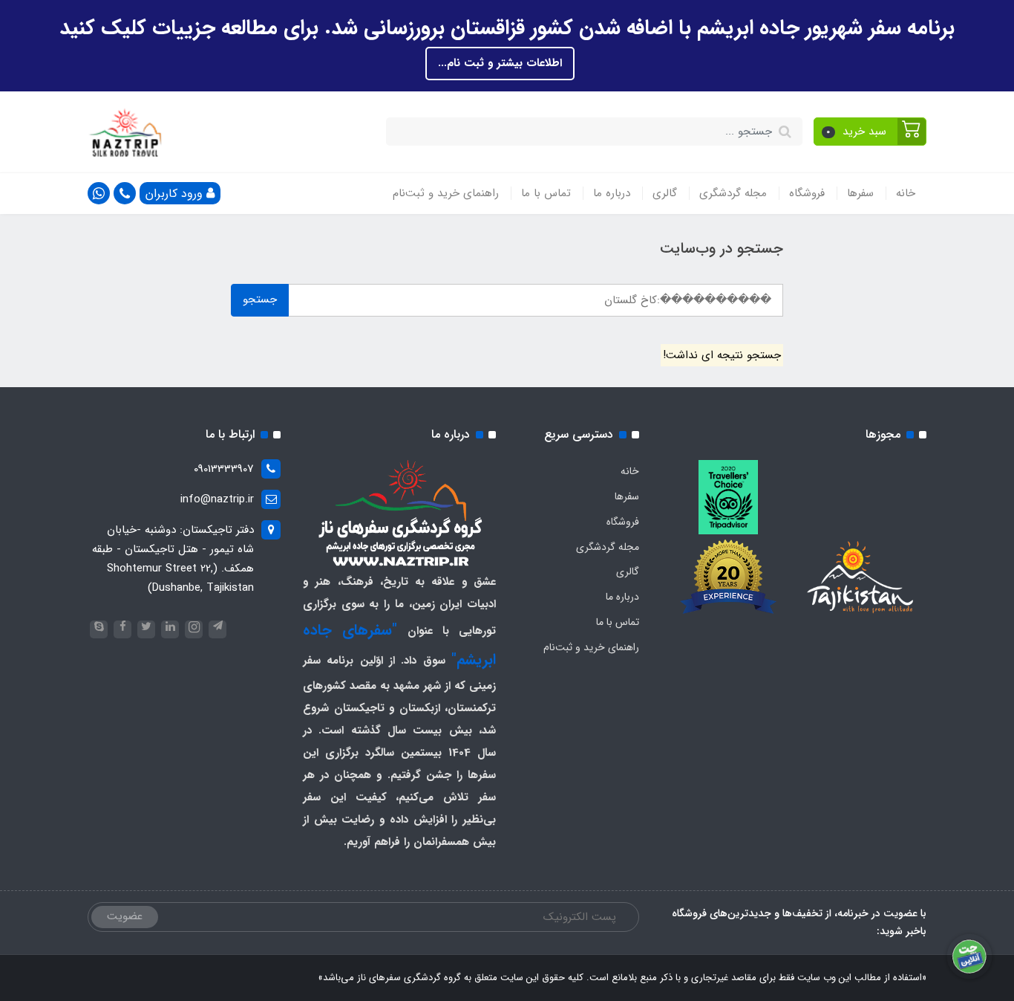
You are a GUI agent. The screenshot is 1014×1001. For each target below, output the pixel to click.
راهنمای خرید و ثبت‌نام (446, 193)
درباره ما (611, 193)
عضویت (125, 916)
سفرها (860, 193)
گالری (664, 193)
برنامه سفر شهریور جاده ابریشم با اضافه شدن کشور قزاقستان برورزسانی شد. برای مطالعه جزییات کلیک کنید (507, 28)
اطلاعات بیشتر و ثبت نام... (500, 63)
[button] (870, 131)
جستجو (260, 299)
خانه (905, 193)
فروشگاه (807, 193)
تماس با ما (546, 193)
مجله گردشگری (733, 193)
